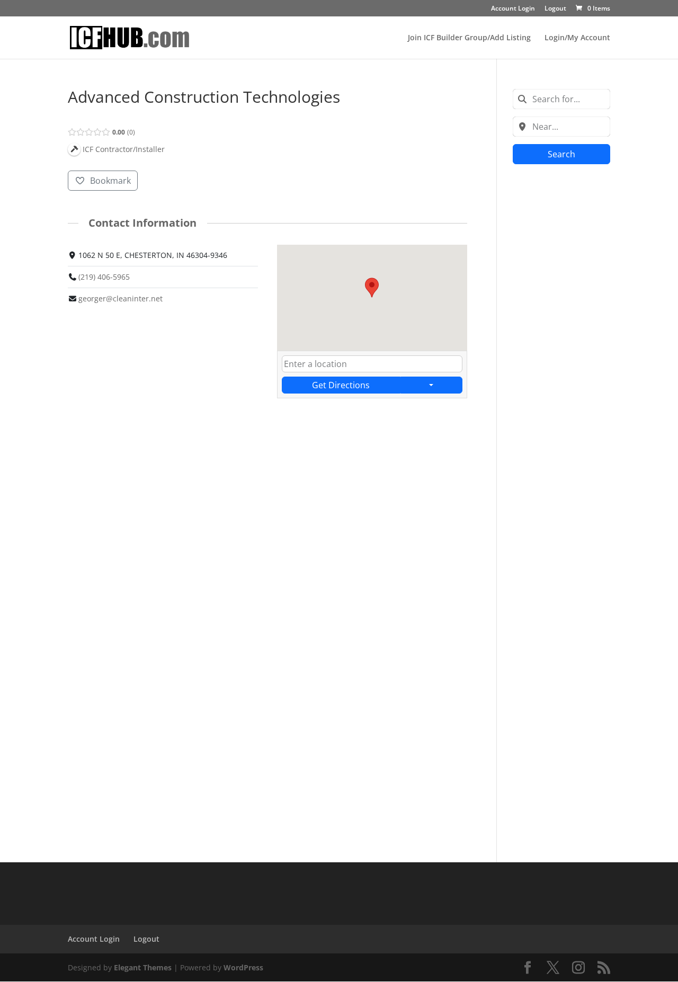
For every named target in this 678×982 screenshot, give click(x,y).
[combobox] (561, 99)
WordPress (243, 967)
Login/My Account (577, 38)
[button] (372, 288)
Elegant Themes (143, 967)
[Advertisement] (561, 339)
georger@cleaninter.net (120, 298)
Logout (555, 9)
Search (561, 154)
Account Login (513, 9)
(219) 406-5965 (104, 277)
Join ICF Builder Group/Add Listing (469, 38)
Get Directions (341, 385)
